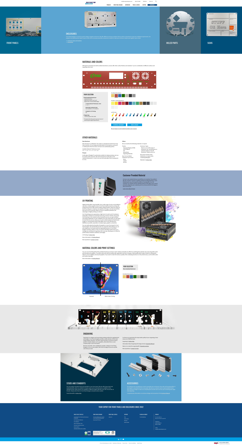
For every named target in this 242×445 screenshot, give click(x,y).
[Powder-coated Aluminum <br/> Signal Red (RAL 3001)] (123, 103)
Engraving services (144, 346)
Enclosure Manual (165, 393)
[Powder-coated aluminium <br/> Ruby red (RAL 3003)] (126, 103)
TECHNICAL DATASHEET (118, 125)
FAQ (125, 417)
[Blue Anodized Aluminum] (119, 95)
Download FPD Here (97, 420)
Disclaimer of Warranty (117, 443)
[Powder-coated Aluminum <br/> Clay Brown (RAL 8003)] (141, 103)
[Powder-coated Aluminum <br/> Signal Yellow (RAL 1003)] (116, 103)
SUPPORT (144, 5)
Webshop (145, 1)
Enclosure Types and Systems (74, 40)
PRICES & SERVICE (136, 5)
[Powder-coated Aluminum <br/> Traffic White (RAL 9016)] (116, 107)
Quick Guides (126, 422)
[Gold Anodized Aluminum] (112, 95)
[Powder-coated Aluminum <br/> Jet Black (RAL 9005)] (144, 103)
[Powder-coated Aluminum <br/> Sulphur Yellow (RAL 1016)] (112, 103)
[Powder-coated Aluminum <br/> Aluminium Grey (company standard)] (151, 103)
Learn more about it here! (129, 188)
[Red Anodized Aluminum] (116, 95)
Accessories (70, 42)
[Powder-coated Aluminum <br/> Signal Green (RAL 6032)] (137, 103)
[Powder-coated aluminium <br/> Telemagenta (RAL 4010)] (119, 103)
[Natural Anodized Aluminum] (133, 95)
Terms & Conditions (132, 443)
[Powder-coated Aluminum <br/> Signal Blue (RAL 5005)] (130, 103)
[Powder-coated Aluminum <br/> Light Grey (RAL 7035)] (155, 103)
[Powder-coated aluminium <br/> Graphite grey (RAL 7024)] (148, 103)
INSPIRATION (127, 5)
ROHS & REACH (134, 125)
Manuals (125, 420)
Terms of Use (124, 443)
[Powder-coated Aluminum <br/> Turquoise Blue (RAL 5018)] (133, 103)
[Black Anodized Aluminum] (130, 95)
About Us (151, 1)
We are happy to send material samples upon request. (124, 128)
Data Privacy (139, 443)
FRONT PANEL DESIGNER (118, 5)
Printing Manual (96, 237)
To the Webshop (143, 417)
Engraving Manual (150, 343)
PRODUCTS (109, 5)
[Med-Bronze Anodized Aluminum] (126, 95)
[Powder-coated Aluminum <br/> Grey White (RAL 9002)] (112, 107)
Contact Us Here (94, 239)
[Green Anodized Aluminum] (123, 95)
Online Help (149, 160)
